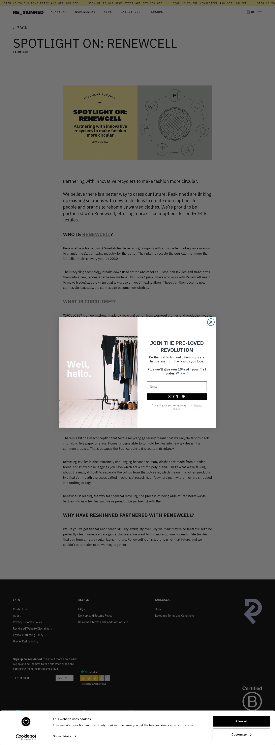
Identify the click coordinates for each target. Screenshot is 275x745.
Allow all (241, 721)
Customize (239, 734)
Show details (62, 736)
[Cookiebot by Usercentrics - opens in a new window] (26, 737)
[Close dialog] (210, 322)
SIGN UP (176, 396)
